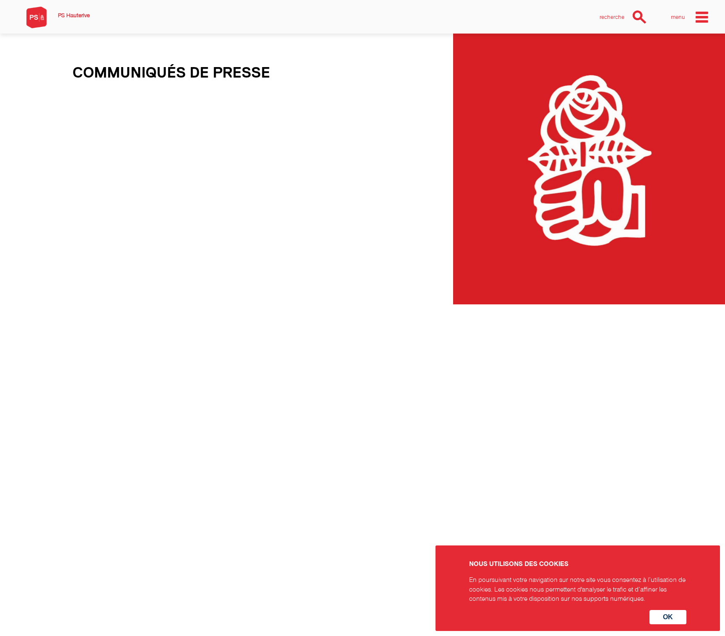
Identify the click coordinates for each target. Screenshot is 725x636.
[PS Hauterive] (36, 17)
